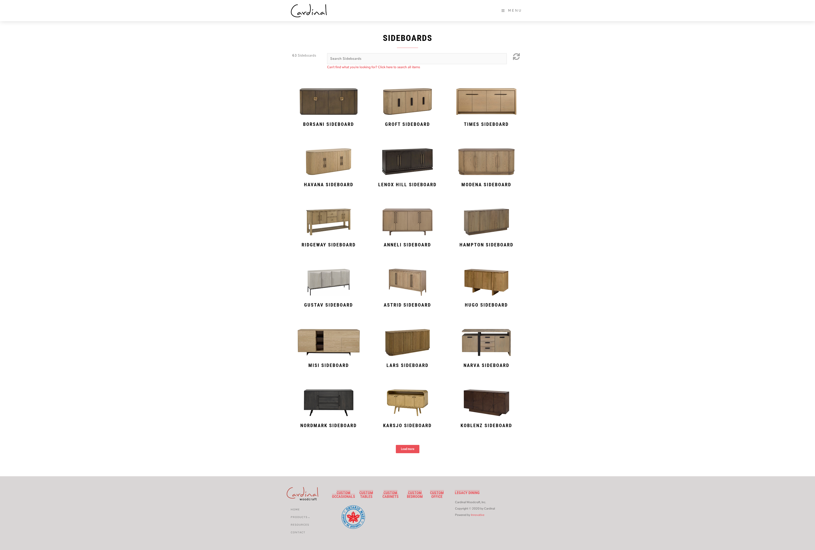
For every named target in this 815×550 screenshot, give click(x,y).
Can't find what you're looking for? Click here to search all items (373, 67)
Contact (298, 532)
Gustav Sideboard (328, 305)
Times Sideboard (486, 124)
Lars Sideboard (407, 365)
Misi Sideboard (328, 365)
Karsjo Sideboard (407, 425)
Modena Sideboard (486, 184)
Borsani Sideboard (328, 124)
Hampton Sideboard (486, 244)
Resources (300, 524)
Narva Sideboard (486, 365)
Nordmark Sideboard (328, 425)
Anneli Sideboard (407, 244)
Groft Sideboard (407, 124)
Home (295, 509)
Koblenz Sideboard (486, 425)
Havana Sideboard (328, 184)
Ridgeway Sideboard (329, 244)
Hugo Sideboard (486, 305)
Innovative (477, 515)
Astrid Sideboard (407, 305)
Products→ (301, 517)
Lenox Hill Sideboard (407, 184)
